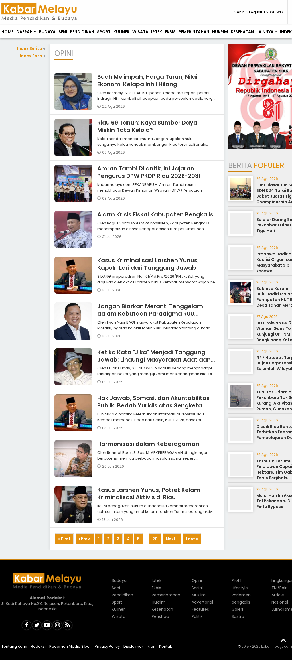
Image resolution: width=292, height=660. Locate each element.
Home (7, 31)
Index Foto (33, 56)
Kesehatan (242, 31)
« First (64, 539)
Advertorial (202, 602)
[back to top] (283, 640)
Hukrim (220, 31)
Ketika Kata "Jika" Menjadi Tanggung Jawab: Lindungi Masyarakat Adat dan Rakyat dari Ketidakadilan (154, 359)
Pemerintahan (194, 31)
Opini (197, 580)
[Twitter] (36, 625)
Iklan (151, 646)
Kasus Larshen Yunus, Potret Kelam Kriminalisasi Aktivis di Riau (148, 493)
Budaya (47, 31)
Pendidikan (82, 31)
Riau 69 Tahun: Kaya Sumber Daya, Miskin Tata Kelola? (148, 126)
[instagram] (57, 625)
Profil (236, 580)
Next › (172, 539)
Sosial (197, 588)
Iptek (156, 31)
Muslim (199, 595)
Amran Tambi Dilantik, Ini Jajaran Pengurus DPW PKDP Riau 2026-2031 (149, 172)
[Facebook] (26, 625)
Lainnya (265, 31)
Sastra (238, 616)
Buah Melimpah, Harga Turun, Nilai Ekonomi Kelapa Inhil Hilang (147, 80)
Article (277, 595)
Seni (62, 31)
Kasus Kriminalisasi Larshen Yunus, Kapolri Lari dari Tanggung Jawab (148, 264)
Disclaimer (133, 646)
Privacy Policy (107, 646)
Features (200, 609)
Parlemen (241, 595)
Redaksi (38, 646)
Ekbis (170, 31)
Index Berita (31, 48)
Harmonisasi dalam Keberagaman (148, 444)
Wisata (140, 31)
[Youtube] (47, 625)
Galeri (237, 609)
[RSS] (67, 625)
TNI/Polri (279, 588)
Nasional (279, 602)
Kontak (165, 646)
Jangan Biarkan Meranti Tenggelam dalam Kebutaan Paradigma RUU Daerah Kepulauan (150, 313)
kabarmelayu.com (276, 646)
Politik (197, 616)
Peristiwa (160, 616)
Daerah (24, 31)
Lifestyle (240, 588)
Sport (104, 31)
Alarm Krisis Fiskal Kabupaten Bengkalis (155, 214)
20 (155, 539)
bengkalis (241, 602)
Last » (192, 539)
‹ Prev (85, 539)
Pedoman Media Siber (70, 646)
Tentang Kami (14, 646)
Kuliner (121, 31)
